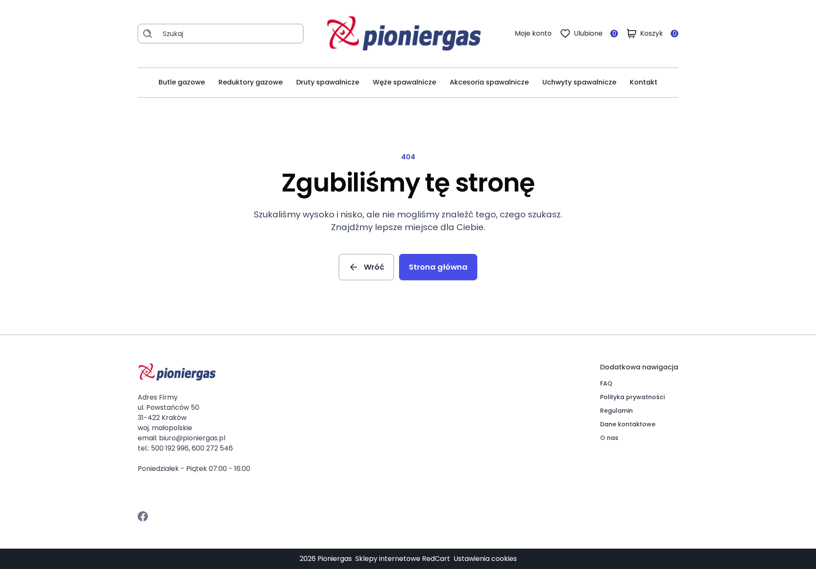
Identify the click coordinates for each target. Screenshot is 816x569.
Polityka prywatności (632, 397)
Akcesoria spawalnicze (489, 82)
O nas (609, 438)
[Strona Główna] (409, 34)
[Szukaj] (147, 33)
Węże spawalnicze (404, 82)
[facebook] (143, 516)
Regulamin (616, 410)
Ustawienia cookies (485, 558)
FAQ (606, 383)
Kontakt (643, 82)
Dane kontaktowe (627, 424)
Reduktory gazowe (250, 82)
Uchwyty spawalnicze (579, 82)
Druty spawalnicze (327, 82)
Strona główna (438, 267)
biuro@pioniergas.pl (192, 438)
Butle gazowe (182, 82)
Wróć (374, 267)
